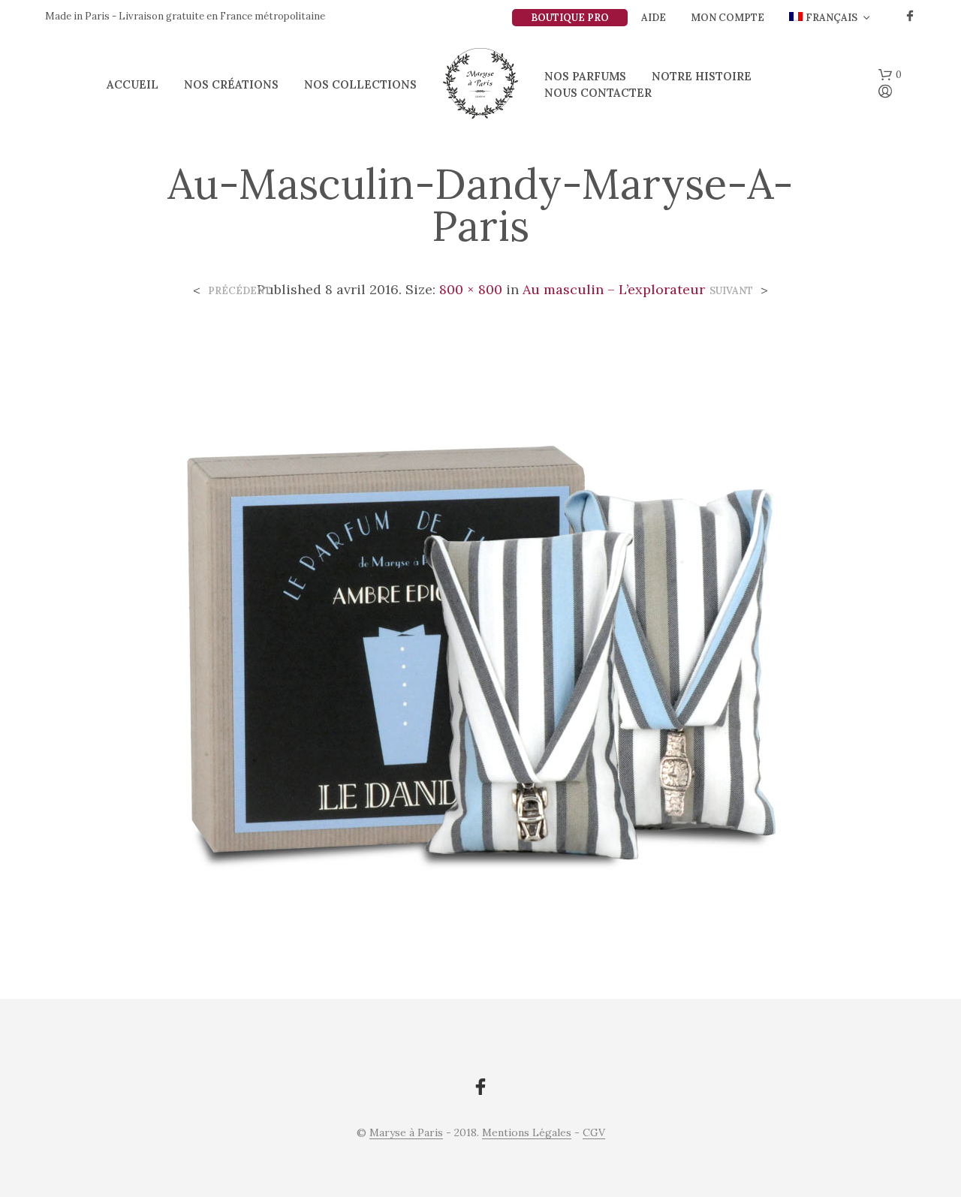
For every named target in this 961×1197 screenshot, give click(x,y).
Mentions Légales (526, 1133)
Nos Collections (360, 84)
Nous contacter (598, 93)
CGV (594, 1133)
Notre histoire (702, 76)
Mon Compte (727, 17)
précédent (239, 291)
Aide (653, 17)
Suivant (731, 291)
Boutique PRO (570, 17)
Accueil (132, 84)
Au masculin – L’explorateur (614, 289)
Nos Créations (231, 84)
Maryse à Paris (406, 1133)
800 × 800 (470, 289)
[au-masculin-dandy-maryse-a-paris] (480, 637)
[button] (890, 75)
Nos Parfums (585, 76)
